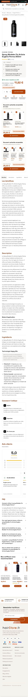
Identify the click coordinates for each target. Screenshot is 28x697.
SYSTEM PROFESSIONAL (7, 575)
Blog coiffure (6, 673)
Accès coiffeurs (6, 653)
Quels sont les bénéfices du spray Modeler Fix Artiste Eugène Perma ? (14, 528)
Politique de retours (7, 661)
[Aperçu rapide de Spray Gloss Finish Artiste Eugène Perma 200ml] (23, 148)
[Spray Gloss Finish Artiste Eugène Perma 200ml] (22, 149)
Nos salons (5, 668)
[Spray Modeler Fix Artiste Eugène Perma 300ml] (8, 116)
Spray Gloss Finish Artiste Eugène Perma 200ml (21, 156)
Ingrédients (19, 177)
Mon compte (18, 656)
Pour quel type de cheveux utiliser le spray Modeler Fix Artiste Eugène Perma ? (14, 521)
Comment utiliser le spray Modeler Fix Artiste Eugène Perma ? (14, 504)
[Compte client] (23, 5)
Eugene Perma (16, 12)
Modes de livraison (7, 656)
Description (11, 177)
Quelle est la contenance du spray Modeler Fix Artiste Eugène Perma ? (14, 534)
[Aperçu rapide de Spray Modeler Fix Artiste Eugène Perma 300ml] (12, 112)
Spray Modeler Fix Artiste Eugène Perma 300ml (7, 124)
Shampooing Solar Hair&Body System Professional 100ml (5, 578)
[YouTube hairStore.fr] (11, 638)
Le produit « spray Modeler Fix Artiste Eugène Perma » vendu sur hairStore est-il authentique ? (14, 541)
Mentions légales (7, 676)
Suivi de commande (19, 653)
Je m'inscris (14, 619)
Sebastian (15, 575)
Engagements (6, 671)
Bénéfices (4, 177)
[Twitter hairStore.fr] (18, 638)
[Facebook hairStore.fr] (4, 638)
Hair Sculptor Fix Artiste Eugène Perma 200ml (20, 123)
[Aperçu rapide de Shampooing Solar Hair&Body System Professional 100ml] (9, 563)
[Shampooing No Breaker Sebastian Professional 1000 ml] (17, 567)
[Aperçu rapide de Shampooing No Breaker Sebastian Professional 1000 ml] (21, 563)
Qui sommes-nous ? (7, 650)
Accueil (3, 12)
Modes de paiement (8, 658)
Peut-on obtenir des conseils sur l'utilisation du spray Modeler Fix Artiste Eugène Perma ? (14, 549)
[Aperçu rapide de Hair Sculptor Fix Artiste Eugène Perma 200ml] (23, 112)
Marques (9, 12)
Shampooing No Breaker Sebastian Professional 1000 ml (17, 578)
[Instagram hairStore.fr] (7, 638)
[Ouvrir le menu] (2, 5)
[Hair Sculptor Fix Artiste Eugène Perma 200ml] (20, 116)
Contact (17, 650)
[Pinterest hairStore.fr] (15, 638)
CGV (4, 679)
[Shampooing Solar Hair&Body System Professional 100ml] (6, 567)
